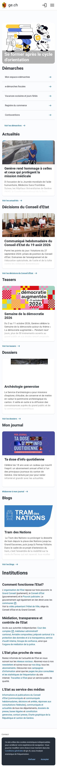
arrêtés (34, 701)
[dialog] (28, 751)
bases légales (16, 711)
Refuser (31, 759)
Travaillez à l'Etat (19, 678)
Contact (5, 734)
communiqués (16, 698)
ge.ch (13, 5)
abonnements (9, 668)
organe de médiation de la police (19, 644)
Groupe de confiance (27, 641)
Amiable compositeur (22, 634)
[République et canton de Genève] (4, 5)
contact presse (20, 714)
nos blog (36, 664)
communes (7, 603)
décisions (23, 701)
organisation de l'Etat (14, 590)
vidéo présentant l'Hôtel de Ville (24, 606)
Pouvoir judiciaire (31, 596)
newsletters (7, 664)
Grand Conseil (9, 593)
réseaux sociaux (25, 661)
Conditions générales (14, 751)
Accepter (45, 759)
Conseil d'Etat (37, 593)
